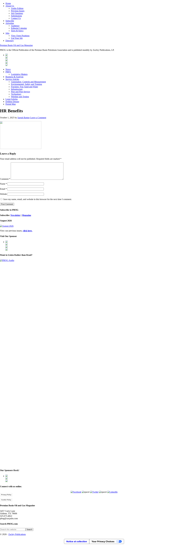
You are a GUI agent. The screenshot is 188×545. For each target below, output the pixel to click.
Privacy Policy (6, 495)
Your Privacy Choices (103, 541)
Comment (5, 179)
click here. (27, 231)
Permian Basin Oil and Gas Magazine (16, 45)
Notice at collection (76, 541)
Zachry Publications (17, 534)
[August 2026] (6, 226)
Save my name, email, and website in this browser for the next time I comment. (37, 199)
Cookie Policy (6, 500)
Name (3, 184)
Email (3, 189)
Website (3, 194)
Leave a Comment (38, 117)
